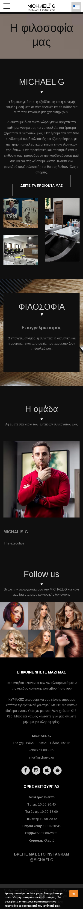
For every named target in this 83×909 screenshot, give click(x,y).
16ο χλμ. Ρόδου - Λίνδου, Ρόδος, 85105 (42, 743)
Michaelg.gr (13, 622)
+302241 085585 (41, 750)
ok (73, 893)
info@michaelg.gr (41, 757)
